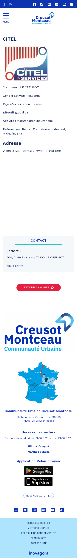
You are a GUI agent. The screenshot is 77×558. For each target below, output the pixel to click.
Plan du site (38, 538)
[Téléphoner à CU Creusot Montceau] (4, 4)
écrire (19, 266)
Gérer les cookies (38, 523)
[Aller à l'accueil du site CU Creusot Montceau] (43, 18)
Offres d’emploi (38, 446)
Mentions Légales (39, 528)
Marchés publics (39, 451)
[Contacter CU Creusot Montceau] (11, 4)
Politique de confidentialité (38, 533)
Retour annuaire (37, 287)
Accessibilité (39, 543)
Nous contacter (36, 496)
